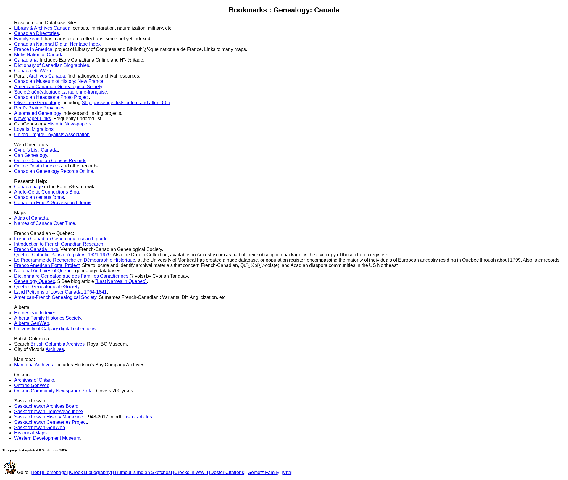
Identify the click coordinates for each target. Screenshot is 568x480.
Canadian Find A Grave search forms (52, 202)
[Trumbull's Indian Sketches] (142, 472)
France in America (33, 49)
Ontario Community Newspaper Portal (54, 390)
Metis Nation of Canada (39, 54)
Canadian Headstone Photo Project (51, 97)
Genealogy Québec (34, 281)
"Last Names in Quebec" (121, 281)
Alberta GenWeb (31, 323)
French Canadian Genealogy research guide (61, 238)
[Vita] (287, 472)
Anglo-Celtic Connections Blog (46, 191)
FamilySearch (28, 38)
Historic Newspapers (69, 123)
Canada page (28, 186)
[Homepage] (55, 472)
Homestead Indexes (35, 312)
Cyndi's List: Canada (36, 149)
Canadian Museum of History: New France (58, 81)
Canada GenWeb (32, 70)
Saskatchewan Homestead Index (48, 411)
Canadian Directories (36, 33)
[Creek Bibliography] (90, 472)
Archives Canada (47, 75)
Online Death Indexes (37, 165)
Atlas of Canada (31, 217)
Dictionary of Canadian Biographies (51, 65)
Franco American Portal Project (47, 265)
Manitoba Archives (33, 364)
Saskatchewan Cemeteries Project (50, 422)
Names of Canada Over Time (44, 223)
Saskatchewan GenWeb (39, 427)
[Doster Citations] (227, 472)
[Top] (36, 472)
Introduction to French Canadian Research (58, 244)
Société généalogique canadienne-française (60, 91)
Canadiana (26, 59)
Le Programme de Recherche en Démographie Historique (74, 259)
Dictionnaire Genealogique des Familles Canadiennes (71, 275)
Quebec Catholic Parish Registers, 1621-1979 (62, 254)
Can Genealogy (30, 155)
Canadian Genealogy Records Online (53, 171)
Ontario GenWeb (31, 385)
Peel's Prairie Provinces (39, 107)
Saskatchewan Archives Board (46, 406)
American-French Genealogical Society (55, 297)
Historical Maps (30, 432)
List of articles (137, 416)
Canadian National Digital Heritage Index (57, 43)
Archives (55, 349)
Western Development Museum (47, 438)
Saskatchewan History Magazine (48, 416)
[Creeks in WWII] (190, 472)
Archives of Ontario (34, 380)
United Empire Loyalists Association (52, 134)
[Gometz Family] (263, 472)
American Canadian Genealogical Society (58, 86)
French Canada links (36, 249)
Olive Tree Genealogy (37, 102)
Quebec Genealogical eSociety (46, 286)
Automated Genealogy (37, 113)
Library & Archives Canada (42, 27)
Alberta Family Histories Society (47, 317)
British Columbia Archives (57, 344)
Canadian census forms (39, 197)
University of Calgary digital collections (55, 328)
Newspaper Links (32, 118)
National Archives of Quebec (44, 270)
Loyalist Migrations (34, 129)
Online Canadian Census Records (50, 160)
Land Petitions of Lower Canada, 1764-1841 (60, 291)
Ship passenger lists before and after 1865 (126, 102)
